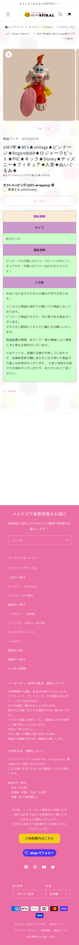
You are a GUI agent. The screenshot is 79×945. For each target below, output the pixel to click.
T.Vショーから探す (21, 595)
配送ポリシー (61, 930)
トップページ (15, 26)
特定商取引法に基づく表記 (41, 936)
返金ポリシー (57, 924)
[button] (8, 14)
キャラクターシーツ (21, 632)
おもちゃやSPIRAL (35, 924)
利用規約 (46, 930)
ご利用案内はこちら (39, 838)
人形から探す (17, 577)
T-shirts (14, 641)
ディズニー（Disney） (41, 26)
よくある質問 (17, 668)
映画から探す (17, 605)
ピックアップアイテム (23, 568)
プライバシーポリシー (26, 930)
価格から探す (17, 659)
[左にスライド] (30, 128)
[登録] (66, 540)
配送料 (11, 175)
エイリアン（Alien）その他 (26, 623)
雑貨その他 (15, 650)
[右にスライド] (48, 128)
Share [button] (12, 391)
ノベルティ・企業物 (21, 614)
